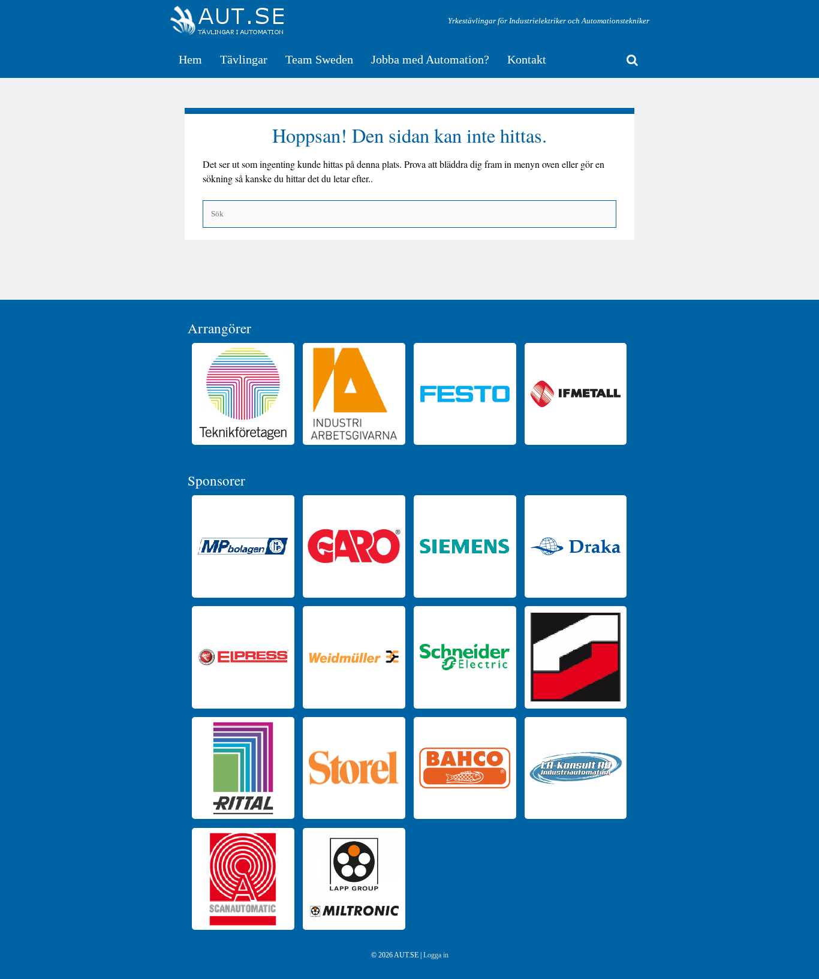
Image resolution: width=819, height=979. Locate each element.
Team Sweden (319, 59)
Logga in (435, 955)
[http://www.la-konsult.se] (576, 768)
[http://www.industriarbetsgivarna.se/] (354, 394)
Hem (190, 59)
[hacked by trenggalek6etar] (227, 21)
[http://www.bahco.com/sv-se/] (465, 768)
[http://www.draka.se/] (576, 546)
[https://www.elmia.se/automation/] (576, 657)
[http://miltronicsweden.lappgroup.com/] (354, 879)
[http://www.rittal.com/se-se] (243, 768)
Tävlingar (243, 59)
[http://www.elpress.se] (243, 657)
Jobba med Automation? (430, 59)
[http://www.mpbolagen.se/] (243, 546)
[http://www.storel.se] (354, 768)
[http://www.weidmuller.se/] (354, 657)
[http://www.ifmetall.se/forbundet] (576, 394)
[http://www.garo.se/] (354, 546)
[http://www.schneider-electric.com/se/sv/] (465, 657)
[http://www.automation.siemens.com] (465, 546)
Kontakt (526, 59)
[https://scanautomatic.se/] (243, 879)
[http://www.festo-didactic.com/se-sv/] (465, 394)
